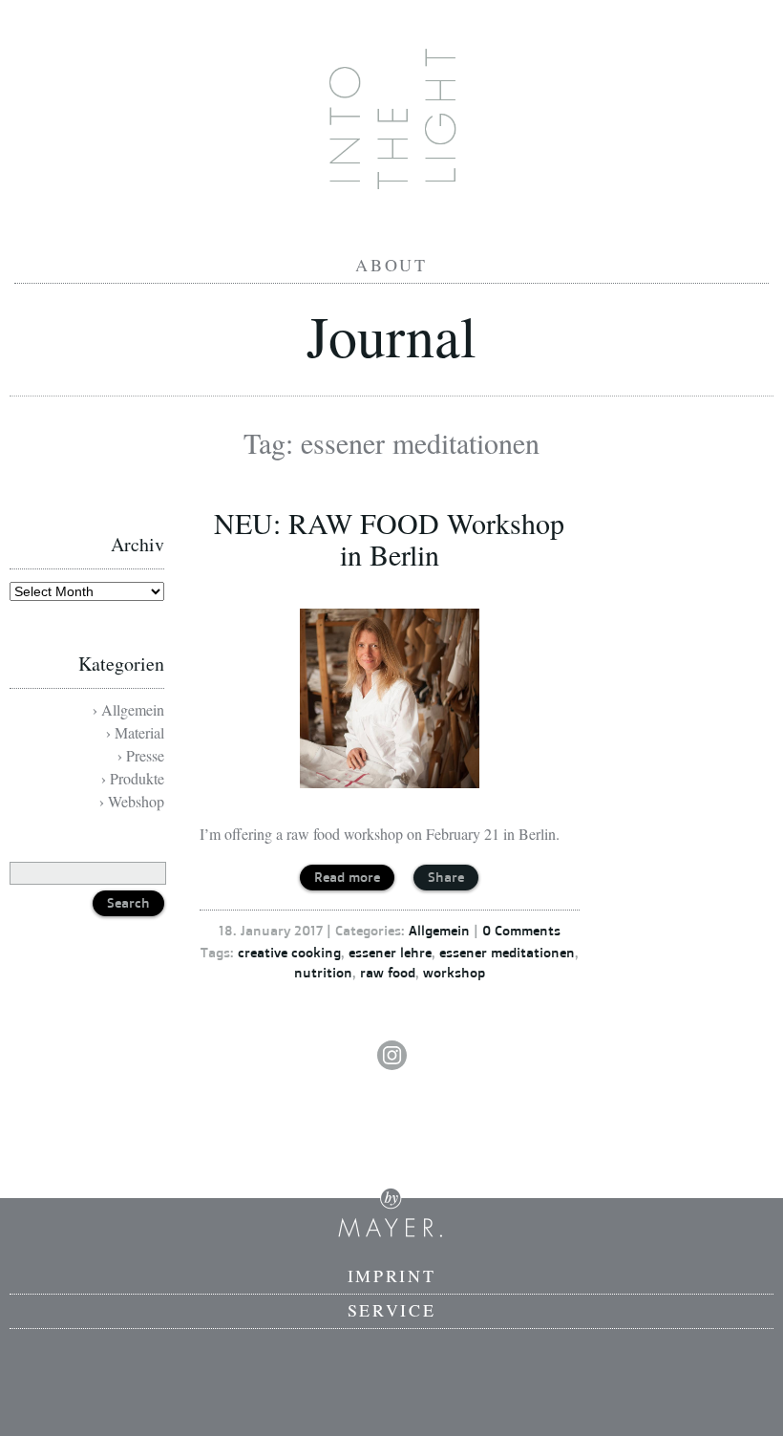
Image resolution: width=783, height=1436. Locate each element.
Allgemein (439, 930)
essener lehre (390, 952)
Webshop (136, 801)
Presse (145, 755)
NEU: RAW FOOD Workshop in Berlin (389, 538)
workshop (454, 972)
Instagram (391, 1055)
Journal (391, 335)
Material (139, 732)
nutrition (323, 972)
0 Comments (521, 930)
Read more (347, 876)
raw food (387, 972)
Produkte (137, 778)
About (391, 264)
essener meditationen (507, 952)
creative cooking (289, 952)
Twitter (439, 849)
